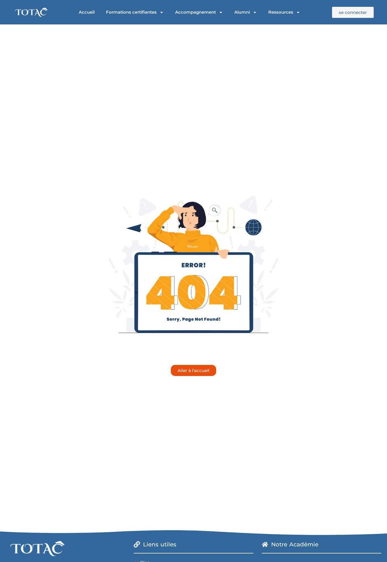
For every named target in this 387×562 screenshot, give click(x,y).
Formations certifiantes (131, 12)
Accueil (87, 12)
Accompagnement (195, 12)
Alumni (242, 12)
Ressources (280, 12)
